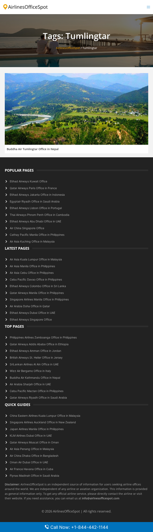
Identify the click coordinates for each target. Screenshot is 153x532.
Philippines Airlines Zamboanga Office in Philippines (43, 337)
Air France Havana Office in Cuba (31, 469)
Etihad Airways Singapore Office (31, 319)
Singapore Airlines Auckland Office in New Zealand (43, 422)
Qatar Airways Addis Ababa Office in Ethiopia (39, 344)
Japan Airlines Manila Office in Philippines (37, 429)
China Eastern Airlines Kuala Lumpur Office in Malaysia (45, 415)
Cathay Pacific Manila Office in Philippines (37, 234)
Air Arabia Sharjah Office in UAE (30, 384)
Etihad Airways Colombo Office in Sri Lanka (38, 286)
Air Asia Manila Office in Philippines (32, 266)
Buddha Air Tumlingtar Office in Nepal (33, 149)
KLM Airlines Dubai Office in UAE (31, 435)
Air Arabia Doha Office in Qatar (30, 306)
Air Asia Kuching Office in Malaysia (32, 241)
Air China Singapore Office (27, 228)
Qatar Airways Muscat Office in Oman (34, 442)
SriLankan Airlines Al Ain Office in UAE (34, 364)
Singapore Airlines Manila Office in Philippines (39, 299)
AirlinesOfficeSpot (68, 48)
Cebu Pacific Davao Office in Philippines (36, 279)
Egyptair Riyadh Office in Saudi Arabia (35, 201)
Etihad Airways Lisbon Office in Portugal (36, 208)
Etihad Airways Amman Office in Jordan (35, 350)
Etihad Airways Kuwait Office (28, 181)
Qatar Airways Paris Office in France (33, 188)
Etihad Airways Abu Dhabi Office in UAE (35, 221)
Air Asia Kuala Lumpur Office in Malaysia (36, 259)
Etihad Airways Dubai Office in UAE (32, 312)
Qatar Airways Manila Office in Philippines (37, 292)
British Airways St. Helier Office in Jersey (36, 357)
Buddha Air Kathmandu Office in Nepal (35, 377)
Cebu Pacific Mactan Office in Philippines (36, 391)
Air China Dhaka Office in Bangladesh (34, 455)
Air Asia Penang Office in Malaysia (32, 449)
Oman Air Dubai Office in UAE (29, 462)
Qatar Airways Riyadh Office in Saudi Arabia (38, 397)
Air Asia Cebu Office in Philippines (32, 272)
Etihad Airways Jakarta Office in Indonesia (37, 194)
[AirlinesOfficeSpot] (25, 6)
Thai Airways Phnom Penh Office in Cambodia (39, 214)
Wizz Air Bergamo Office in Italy (30, 371)
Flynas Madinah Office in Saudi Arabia (34, 475)
